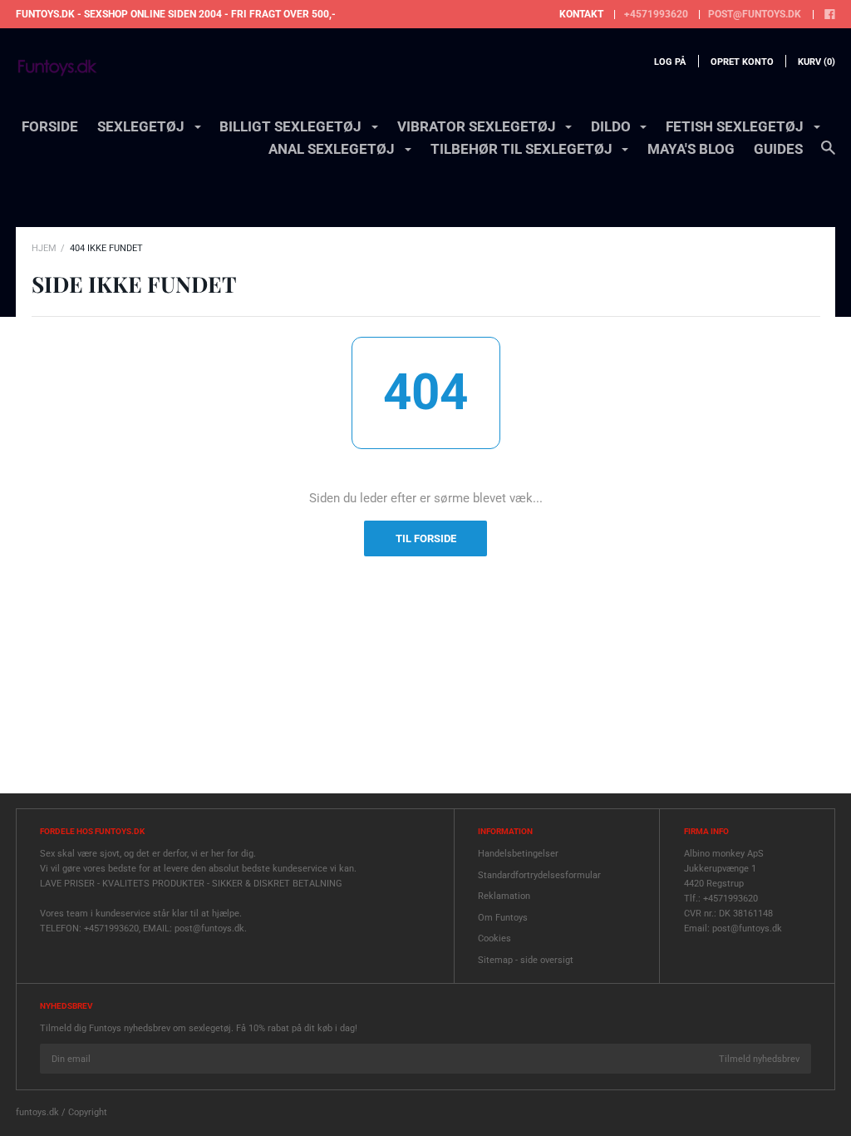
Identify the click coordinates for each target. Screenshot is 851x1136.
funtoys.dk (37, 1112)
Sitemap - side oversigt (525, 960)
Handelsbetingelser (518, 853)
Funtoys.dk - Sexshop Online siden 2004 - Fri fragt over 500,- (176, 14)
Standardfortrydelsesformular (539, 875)
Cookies (494, 938)
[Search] (828, 155)
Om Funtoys (503, 917)
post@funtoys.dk (754, 14)
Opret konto (742, 62)
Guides (778, 149)
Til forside (426, 538)
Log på (670, 62)
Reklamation (504, 896)
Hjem (44, 248)
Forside (50, 126)
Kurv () (816, 62)
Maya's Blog (691, 149)
